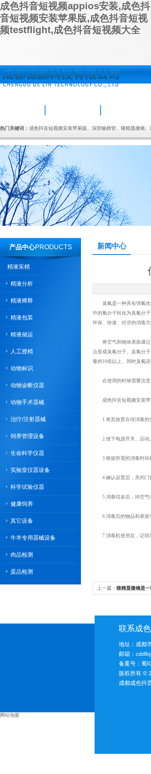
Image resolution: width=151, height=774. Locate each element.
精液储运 (21, 334)
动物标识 (21, 368)
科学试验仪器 (27, 487)
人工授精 (21, 351)
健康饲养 (21, 504)
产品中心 (22, 247)
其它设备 (21, 520)
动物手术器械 (27, 402)
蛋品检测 (21, 571)
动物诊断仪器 (27, 385)
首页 (23, 110)
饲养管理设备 (27, 436)
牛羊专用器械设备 (33, 537)
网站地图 (9, 715)
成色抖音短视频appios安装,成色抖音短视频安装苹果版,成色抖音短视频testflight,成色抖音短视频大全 (75, 17)
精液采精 (18, 266)
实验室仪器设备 (30, 470)
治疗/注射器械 (28, 419)
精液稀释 (21, 300)
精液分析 (21, 283)
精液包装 (21, 317)
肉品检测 (21, 554)
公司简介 (73, 110)
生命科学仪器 (27, 453)
